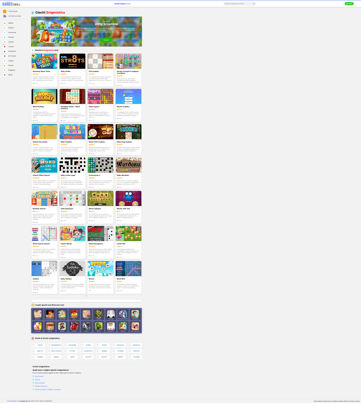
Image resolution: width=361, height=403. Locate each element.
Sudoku (37, 379)
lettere (72, 351)
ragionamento (56, 345)
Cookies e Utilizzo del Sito (340, 401)
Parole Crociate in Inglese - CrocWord (48, 389)
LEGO (74, 319)
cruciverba (72, 345)
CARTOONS (62, 319)
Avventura (12, 32)
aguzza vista (88, 351)
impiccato (136, 351)
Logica (11, 61)
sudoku (104, 345)
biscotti (104, 357)
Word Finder (39, 376)
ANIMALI (123, 331)
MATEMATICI (111, 331)
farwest (120, 357)
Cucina (11, 46)
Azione (11, 28)
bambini (104, 351)
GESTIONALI (135, 319)
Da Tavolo (12, 56)
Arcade (11, 37)
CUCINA (86, 319)
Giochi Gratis (119, 4)
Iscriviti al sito (327, 401)
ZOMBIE (99, 319)
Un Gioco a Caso (14, 16)
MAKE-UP (37, 319)
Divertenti (12, 51)
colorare (136, 357)
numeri (88, 345)
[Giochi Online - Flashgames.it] (10, 6)
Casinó (11, 42)
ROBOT (74, 331)
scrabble (40, 357)
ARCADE (62, 331)
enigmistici (136, 345)
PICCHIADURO (50, 319)
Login (350, 4)
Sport (10, 75)
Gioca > (106, 40)
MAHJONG (38, 331)
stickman (120, 351)
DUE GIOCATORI (135, 331)
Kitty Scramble (40, 383)
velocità (88, 357)
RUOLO (86, 331)
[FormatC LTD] (23, 401)
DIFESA (99, 331)
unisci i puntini (56, 351)
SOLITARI (110, 319)
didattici (40, 351)
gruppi (72, 357)
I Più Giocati (12, 11)
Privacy (352, 401)
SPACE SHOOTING (123, 319)
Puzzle (10, 65)
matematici (120, 345)
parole (40, 345)
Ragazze (11, 70)
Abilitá (10, 23)
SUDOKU (50, 331)
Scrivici (358, 401)
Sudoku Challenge (41, 386)
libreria (56, 357)
